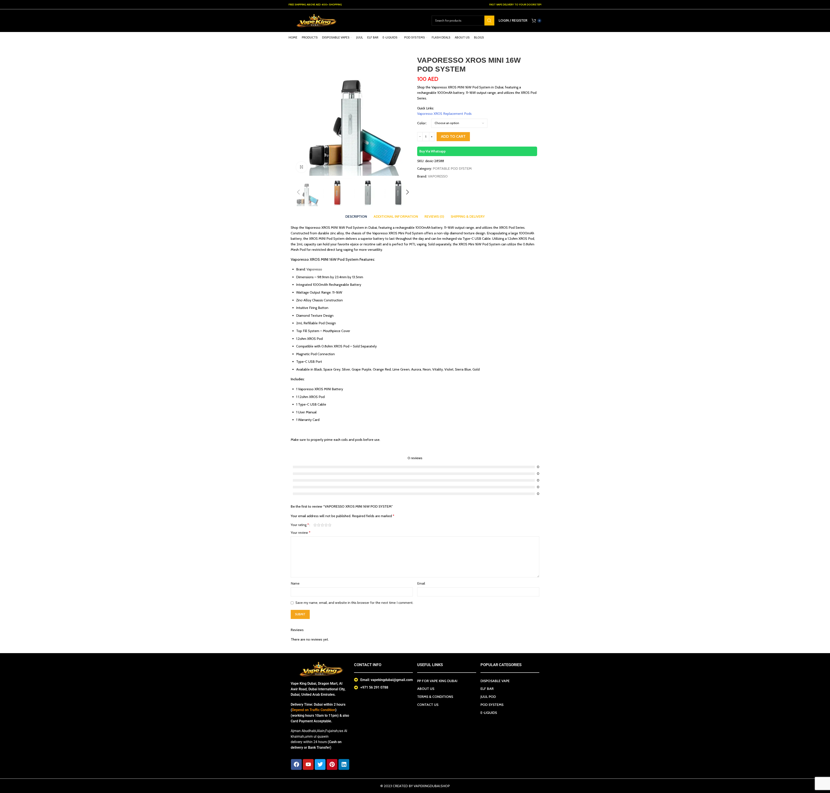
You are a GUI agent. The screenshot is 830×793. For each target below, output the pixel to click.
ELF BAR (487, 689)
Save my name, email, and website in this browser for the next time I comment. (354, 603)
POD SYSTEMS (491, 705)
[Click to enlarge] (301, 167)
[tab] (356, 217)
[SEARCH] (489, 21)
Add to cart (453, 136)
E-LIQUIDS (488, 713)
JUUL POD (488, 697)
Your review (300, 533)
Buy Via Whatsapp (432, 151)
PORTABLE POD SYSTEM (452, 168)
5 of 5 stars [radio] (330, 525)
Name (295, 583)
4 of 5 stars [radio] (326, 525)
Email (421, 583)
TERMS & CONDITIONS (435, 697)
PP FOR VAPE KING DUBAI (437, 681)
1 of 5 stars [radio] (315, 525)
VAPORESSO (438, 176)
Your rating (300, 525)
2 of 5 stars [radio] (319, 525)
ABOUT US (425, 689)
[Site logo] (316, 20)
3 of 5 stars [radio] (322, 525)
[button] (298, 192)
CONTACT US (427, 705)
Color (421, 123)
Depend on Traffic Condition (313, 710)
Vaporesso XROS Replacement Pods (444, 114)
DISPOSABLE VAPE (495, 681)
